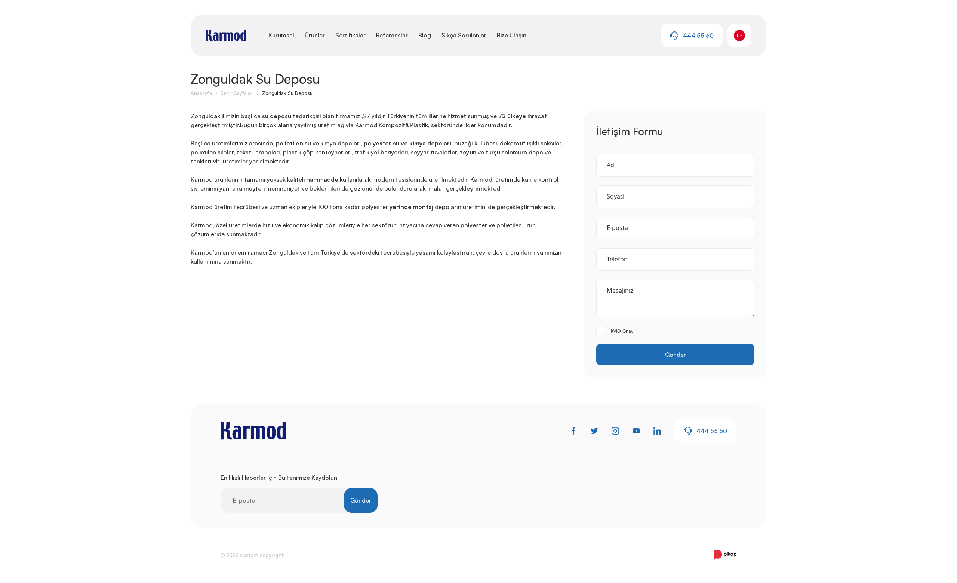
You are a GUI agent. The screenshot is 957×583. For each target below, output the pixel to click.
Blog (424, 35)
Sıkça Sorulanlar (463, 35)
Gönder (675, 354)
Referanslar (392, 35)
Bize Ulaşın (511, 35)
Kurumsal (281, 35)
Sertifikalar (350, 35)
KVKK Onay (622, 331)
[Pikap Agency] (725, 555)
